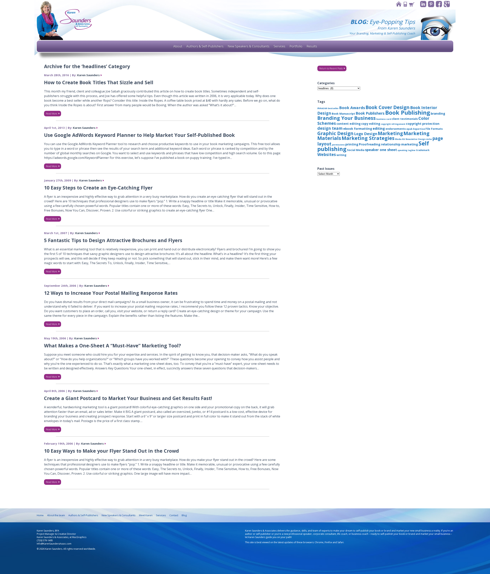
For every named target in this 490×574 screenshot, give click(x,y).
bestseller (333, 108)
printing (351, 144)
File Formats (434, 129)
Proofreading (369, 144)
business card (383, 119)
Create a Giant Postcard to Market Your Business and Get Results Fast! (128, 398)
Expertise (419, 129)
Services (279, 46)
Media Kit (400, 139)
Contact (405, 4)
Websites (326, 154)
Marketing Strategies (368, 138)
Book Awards (352, 107)
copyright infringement (393, 124)
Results (311, 46)
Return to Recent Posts (331, 68)
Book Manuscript (343, 113)
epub (409, 129)
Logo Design (365, 133)
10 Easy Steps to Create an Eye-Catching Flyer (98, 187)
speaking (402, 150)
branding (438, 113)
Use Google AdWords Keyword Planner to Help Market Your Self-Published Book (139, 135)
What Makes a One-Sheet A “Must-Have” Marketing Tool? (112, 345)
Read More (51, 113)
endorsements (395, 129)
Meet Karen (146, 515)
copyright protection (422, 123)
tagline (411, 150)
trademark (423, 150)
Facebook (439, 4)
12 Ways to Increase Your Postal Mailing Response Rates (111, 293)
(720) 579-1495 (45, 540)
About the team (56, 515)
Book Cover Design (388, 107)
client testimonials (405, 119)
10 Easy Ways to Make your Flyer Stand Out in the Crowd (111, 450)
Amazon (322, 108)
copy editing (370, 124)
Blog (184, 515)
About (177, 46)
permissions (338, 144)
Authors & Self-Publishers (204, 46)
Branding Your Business (346, 118)
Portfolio (295, 46)
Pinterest (431, 4)
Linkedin (423, 4)
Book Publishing (407, 112)
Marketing (390, 133)
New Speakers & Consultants (248, 46)
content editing (348, 124)
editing (379, 128)
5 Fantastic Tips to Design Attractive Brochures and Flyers (113, 240)
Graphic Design (335, 133)
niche (429, 139)
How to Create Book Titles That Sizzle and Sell (98, 82)
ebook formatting (357, 128)
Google (447, 4)
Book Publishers (370, 113)
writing (341, 155)
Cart (411, 4)
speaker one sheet (381, 149)
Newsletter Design (415, 139)
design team (330, 128)
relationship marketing (399, 144)
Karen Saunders (88, 75)
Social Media (355, 150)
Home (398, 4)
